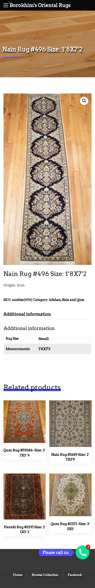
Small (44, 338)
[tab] (30, 314)
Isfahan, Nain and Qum (66, 300)
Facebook (75, 574)
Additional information (27, 314)
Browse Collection (45, 574)
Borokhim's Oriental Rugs (40, 5)
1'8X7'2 (44, 349)
